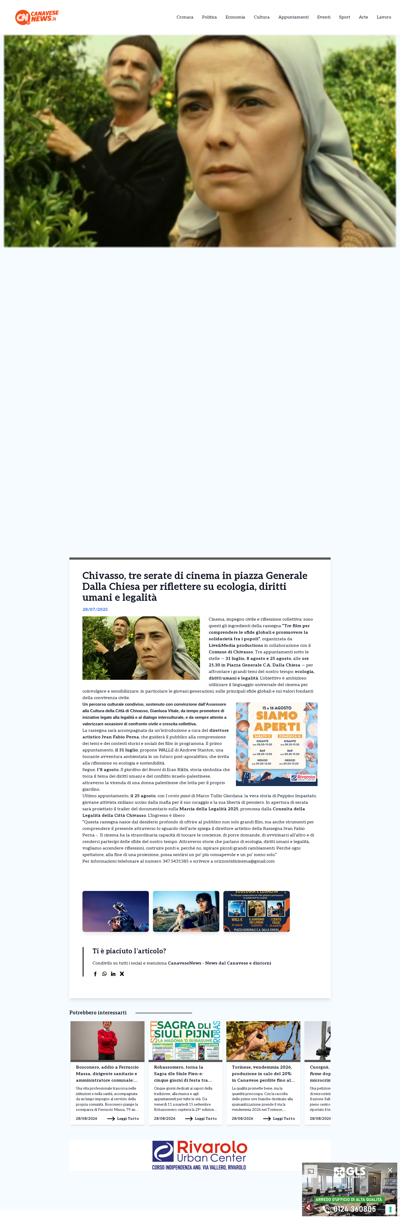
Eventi (323, 17)
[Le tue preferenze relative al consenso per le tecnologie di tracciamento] (390, 1209)
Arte (363, 17)
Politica (209, 17)
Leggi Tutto (128, 1118)
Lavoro (384, 17)
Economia (235, 17)
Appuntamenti (293, 17)
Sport (344, 17)
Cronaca (185, 17)
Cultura (262, 17)
